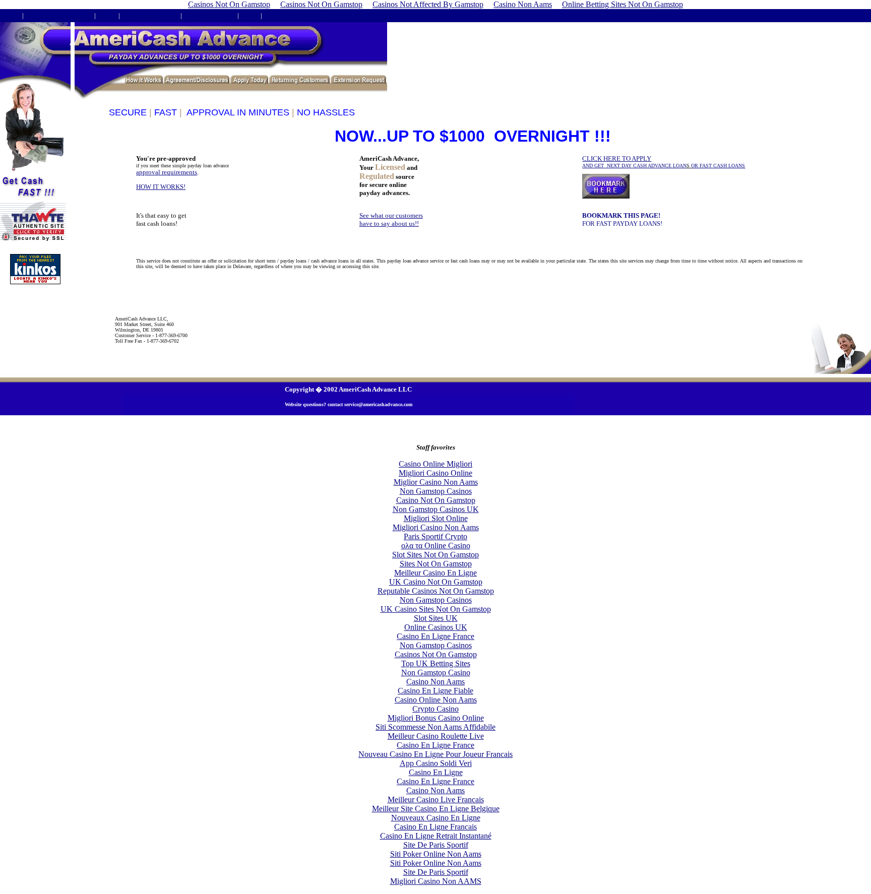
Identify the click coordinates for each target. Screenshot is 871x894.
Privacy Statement (209, 15)
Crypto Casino (435, 709)
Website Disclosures (150, 15)
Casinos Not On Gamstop (436, 654)
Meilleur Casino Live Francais (436, 799)
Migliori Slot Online (436, 518)
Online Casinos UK (435, 627)
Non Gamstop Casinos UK (436, 509)
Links (250, 15)
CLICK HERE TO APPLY (634, 161)
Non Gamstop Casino (435, 672)
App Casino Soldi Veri (436, 763)
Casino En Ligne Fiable (435, 690)
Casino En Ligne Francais (435, 826)
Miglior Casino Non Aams (436, 482)
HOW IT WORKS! (160, 186)
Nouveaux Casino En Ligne (435, 817)
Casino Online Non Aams (436, 699)
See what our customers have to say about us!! (391, 219)
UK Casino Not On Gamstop (435, 582)
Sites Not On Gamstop (436, 563)
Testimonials (282, 15)
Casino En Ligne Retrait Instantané (435, 836)
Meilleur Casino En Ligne (435, 572)
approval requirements (166, 172)
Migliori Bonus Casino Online (436, 718)
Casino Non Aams (435, 681)
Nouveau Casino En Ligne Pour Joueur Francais (435, 754)
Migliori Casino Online (435, 473)
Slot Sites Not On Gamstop (435, 554)
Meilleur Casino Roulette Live (436, 736)
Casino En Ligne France (435, 636)
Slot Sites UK (436, 618)
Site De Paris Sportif (435, 845)
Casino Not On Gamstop (435, 500)
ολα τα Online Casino (435, 545)
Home (11, 15)
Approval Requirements (58, 15)
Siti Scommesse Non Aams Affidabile (435, 727)
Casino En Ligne (436, 772)
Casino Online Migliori (435, 464)
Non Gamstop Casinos (436, 491)
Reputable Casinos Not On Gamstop (436, 591)
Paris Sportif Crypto (435, 536)
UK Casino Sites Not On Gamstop (436, 609)
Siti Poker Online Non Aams (435, 854)
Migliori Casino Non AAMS (435, 881)
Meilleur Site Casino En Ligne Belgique (436, 808)
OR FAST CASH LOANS (718, 165)
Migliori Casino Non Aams (436, 527)
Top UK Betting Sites (435, 663)
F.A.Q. (107, 15)
